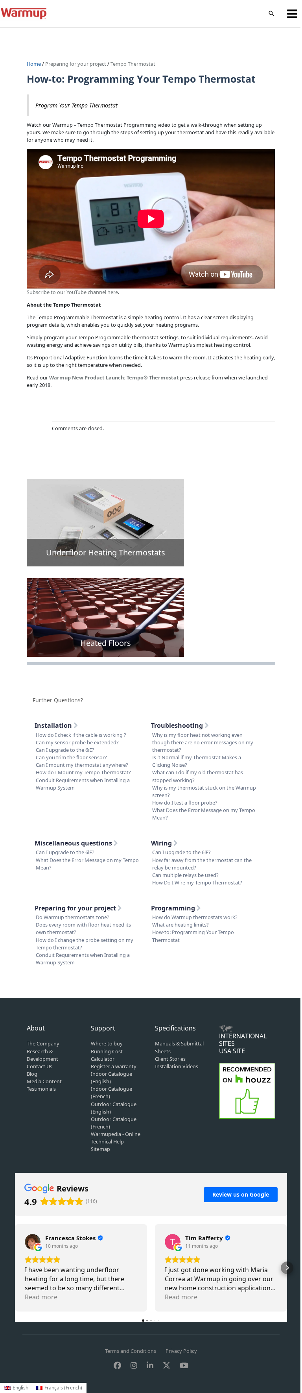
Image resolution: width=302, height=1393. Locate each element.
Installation (54, 725)
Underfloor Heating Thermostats (105, 552)
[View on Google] (33, 1242)
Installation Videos (176, 1066)
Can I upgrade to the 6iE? (65, 749)
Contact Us (39, 1066)
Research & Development (42, 1055)
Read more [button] (41, 1297)
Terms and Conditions (130, 1350)
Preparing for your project (75, 63)
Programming (174, 908)
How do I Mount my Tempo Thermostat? (83, 772)
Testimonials (41, 1088)
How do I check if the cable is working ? (81, 734)
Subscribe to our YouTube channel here (72, 292)
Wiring (162, 843)
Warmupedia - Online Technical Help (115, 1137)
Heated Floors (105, 643)
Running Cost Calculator (107, 1055)
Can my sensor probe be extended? (77, 742)
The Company (43, 1043)
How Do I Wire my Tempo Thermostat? (197, 882)
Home (34, 63)
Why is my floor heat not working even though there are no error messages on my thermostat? (202, 742)
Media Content (44, 1081)
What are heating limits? (180, 924)
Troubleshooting (177, 725)
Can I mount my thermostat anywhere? (82, 764)
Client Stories (170, 1058)
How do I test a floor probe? (184, 802)
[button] (271, 13)
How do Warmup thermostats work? (195, 917)
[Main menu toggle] (292, 13)
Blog (32, 1073)
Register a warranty (113, 1066)
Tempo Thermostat (132, 63)
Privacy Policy (181, 1350)
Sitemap (100, 1149)
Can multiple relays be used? (185, 875)
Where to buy (107, 1043)
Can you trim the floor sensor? (71, 757)
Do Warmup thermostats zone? (72, 917)
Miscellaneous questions (74, 843)
